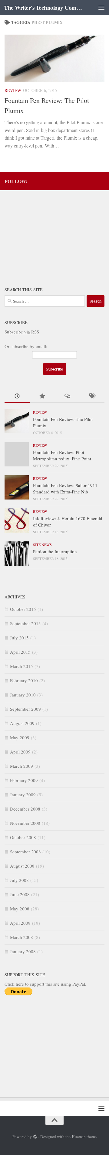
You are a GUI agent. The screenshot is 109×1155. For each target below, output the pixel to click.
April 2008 (20, 923)
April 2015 (20, 652)
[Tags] (92, 396)
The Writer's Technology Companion (43, 7)
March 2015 (21, 666)
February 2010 (24, 680)
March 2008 (21, 937)
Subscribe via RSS (22, 332)
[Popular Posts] (42, 396)
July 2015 (19, 638)
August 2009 (22, 723)
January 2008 (23, 951)
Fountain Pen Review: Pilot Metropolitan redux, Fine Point (62, 455)
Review (13, 90)
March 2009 (21, 766)
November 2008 (25, 823)
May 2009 (19, 737)
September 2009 (25, 709)
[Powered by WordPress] (35, 1137)
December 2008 (25, 809)
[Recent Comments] (67, 396)
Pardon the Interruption (55, 551)
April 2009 (20, 752)
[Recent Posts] (17, 396)
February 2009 (24, 780)
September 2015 (25, 623)
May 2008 (19, 909)
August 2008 (22, 866)
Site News (42, 544)
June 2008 (20, 894)
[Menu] (101, 7)
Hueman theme (84, 1136)
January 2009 (23, 794)
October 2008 (23, 837)
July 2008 (19, 880)
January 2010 (23, 695)
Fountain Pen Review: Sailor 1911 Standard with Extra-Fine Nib (65, 488)
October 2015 (23, 609)
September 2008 (25, 851)
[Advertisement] (50, 234)
